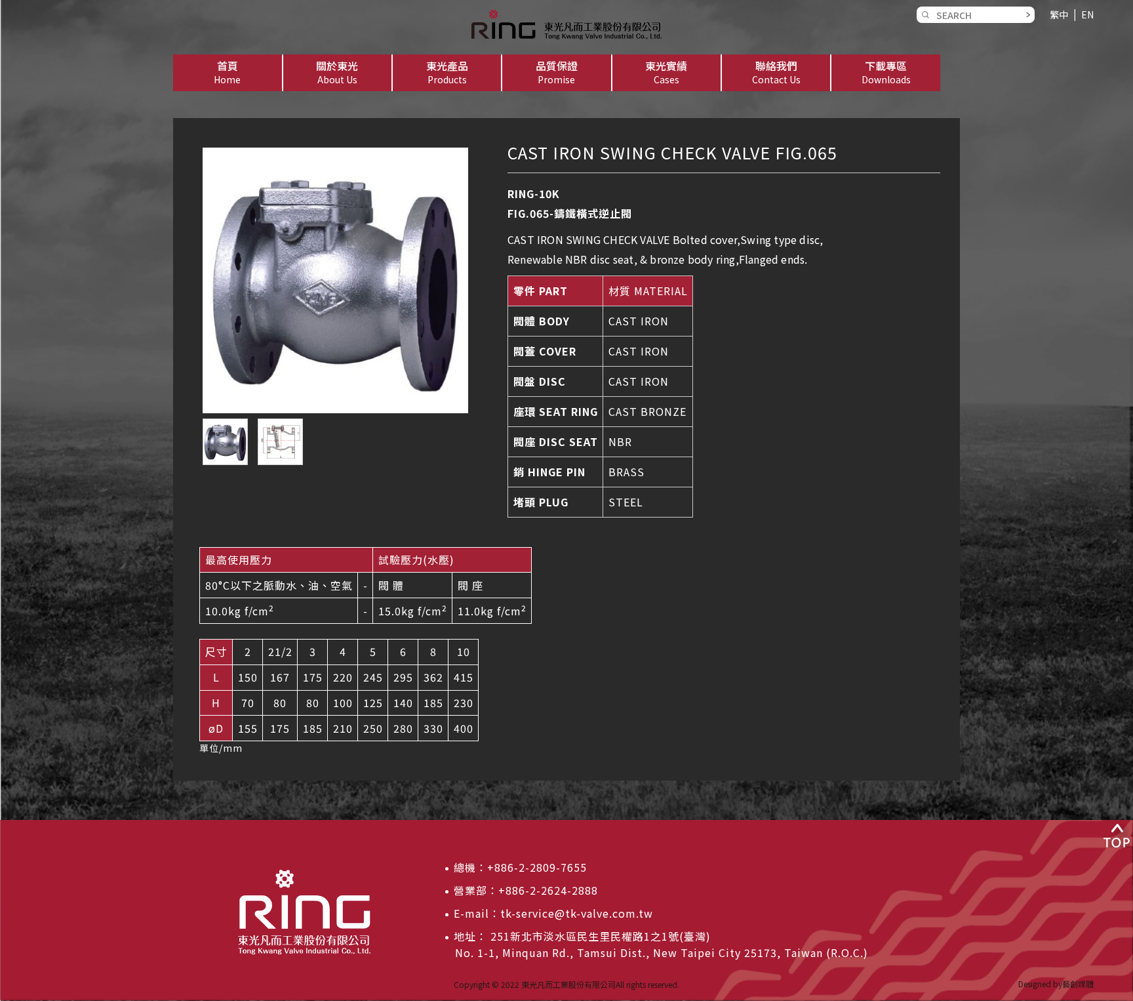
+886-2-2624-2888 (548, 890)
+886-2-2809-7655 (537, 867)
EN (1087, 14)
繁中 (1059, 14)
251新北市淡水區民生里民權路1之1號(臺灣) (599, 936)
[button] (337, 72)
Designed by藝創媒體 (1056, 983)
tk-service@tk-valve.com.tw (576, 913)
